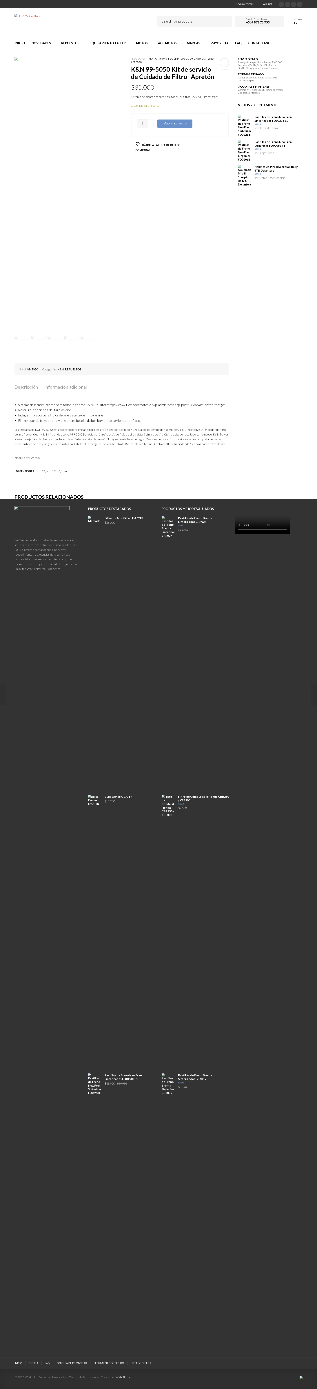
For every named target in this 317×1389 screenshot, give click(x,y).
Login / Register (245, 4)
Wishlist (267, 4)
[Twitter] (281, 4)
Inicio (18, 1363)
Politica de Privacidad (72, 1363)
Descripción (26, 387)
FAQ (47, 1363)
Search (226, 21)
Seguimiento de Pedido (109, 1363)
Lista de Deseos (141, 1363)
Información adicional (65, 387)
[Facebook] (287, 4)
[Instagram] (293, 4)
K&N (60, 369)
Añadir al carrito (175, 123)
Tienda (33, 1363)
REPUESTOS (73, 369)
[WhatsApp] (300, 4)
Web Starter (124, 1377)
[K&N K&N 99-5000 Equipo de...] (3, 694)
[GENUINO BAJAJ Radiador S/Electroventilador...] (314, 694)
